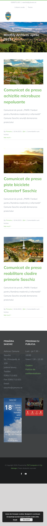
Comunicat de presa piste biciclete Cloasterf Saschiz (23, 184)
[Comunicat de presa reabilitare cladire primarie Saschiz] (23, 249)
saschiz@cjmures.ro (29, 2)
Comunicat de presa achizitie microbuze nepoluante (23, 95)
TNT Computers (32, 465)
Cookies (29, 365)
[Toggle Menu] (41, 16)
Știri (24, 131)
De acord (26, 520)
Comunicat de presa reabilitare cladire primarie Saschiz (23, 273)
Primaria (9, 131)
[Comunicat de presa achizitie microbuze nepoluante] (23, 71)
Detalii (15, 520)
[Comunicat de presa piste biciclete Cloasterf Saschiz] (23, 160)
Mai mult (7, 137)
